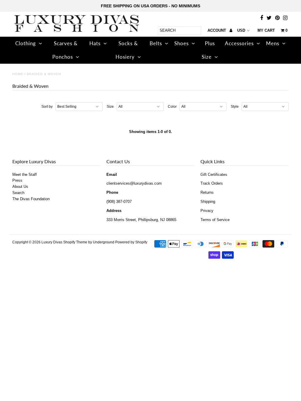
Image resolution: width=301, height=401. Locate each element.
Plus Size (208, 50)
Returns (207, 192)
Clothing (25, 43)
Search (18, 193)
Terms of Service (215, 220)
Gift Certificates (213, 174)
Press (17, 180)
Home (17, 74)
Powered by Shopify (131, 242)
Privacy (206, 210)
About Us (20, 186)
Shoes (181, 43)
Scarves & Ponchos (65, 50)
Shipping (207, 201)
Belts (156, 43)
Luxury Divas (51, 242)
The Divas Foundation (31, 199)
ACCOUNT (217, 30)
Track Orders (211, 183)
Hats (95, 43)
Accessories (239, 43)
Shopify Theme (75, 242)
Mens (272, 43)
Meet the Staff (24, 174)
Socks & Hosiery (127, 50)
